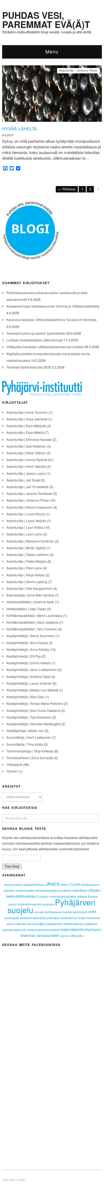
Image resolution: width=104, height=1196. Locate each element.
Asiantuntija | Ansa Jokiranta (26, 419)
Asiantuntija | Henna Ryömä (26, 459)
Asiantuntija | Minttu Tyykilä (25, 547)
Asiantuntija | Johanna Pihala (78, 70)
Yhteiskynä (14, 764)
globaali (7, 930)
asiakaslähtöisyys (34, 885)
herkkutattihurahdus (21, 896)
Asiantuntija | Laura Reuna (25, 514)
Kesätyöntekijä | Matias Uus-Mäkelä (32, 690)
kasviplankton (54, 924)
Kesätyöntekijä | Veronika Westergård (33, 724)
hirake (81, 918)
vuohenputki (11, 918)
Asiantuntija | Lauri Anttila (24, 527)
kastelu (67, 912)
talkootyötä (39, 918)
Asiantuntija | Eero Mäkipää (26, 425)
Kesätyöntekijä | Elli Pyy (23, 656)
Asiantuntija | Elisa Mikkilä (25, 432)
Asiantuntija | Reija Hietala (25, 575)
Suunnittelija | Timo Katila (24, 744)
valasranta (19, 930)
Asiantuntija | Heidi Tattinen (26, 453)
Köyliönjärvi (92, 929)
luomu (64, 884)
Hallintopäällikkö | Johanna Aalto (30, 601)
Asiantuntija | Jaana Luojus (26, 473)
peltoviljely (53, 918)
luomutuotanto (13, 884)
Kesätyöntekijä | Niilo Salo (25, 696)
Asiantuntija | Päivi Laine (24, 568)
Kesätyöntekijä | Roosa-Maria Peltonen (34, 703)
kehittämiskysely (73, 924)
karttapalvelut (53, 912)
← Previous (66, 189)
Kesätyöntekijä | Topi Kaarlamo (28, 717)
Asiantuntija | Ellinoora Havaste (29, 439)
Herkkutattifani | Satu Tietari (26, 608)
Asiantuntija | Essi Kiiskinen (26, 446)
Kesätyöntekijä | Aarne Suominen (30, 635)
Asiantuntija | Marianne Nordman (30, 541)
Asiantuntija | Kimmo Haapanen (29, 507)
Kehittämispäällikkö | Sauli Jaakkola (32, 622)
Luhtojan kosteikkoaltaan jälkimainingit (34, 340)
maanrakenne (71, 929)
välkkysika (76, 935)
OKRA (92, 912)
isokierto (66, 890)
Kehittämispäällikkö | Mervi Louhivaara (34, 615)
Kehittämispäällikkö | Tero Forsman (31, 629)
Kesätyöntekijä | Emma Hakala (28, 663)
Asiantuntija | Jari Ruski (23, 480)
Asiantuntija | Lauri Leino (24, 534)
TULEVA (74, 884)
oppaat (64, 936)
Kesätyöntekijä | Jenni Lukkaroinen (31, 669)
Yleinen (12, 771)
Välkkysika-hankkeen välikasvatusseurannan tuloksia (45, 346)
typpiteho (9, 890)
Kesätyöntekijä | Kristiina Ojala (28, 676)
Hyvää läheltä (19, 129)
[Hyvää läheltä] (52, 95)
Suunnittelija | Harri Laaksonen (28, 737)
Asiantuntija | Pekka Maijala (26, 561)
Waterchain (28, 935)
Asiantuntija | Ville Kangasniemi (29, 588)
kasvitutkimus (68, 918)
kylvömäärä (80, 912)
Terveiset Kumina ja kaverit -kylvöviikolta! (36, 333)
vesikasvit (26, 918)
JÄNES (52, 884)
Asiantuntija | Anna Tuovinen (27, 412)
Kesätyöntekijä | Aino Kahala (27, 642)
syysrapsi (48, 904)
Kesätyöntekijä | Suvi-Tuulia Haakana (33, 710)
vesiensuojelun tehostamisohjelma (38, 890)
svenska (39, 912)
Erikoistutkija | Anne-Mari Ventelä (30, 595)
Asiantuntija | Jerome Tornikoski (29, 493)
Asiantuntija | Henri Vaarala (26, 466)
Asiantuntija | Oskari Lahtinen (27, 554)
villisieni (94, 890)
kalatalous (90, 924)
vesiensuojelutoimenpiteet (43, 930)
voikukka (21, 924)
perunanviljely (36, 924)
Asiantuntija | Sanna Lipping (26, 581)
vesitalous (79, 890)
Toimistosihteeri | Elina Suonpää (29, 757)
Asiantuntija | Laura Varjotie (26, 520)
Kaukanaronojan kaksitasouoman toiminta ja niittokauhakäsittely (52, 306)
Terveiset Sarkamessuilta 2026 (28, 367)
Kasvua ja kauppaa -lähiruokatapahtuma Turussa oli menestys (51, 319)
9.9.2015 (7, 135)
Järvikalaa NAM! (48, 935)
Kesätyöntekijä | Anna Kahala (27, 649)
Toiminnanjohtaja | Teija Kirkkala (29, 751)
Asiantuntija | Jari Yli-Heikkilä (27, 486)
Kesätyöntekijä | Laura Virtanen (29, 683)
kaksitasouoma (90, 885)
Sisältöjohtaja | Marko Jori (25, 730)
